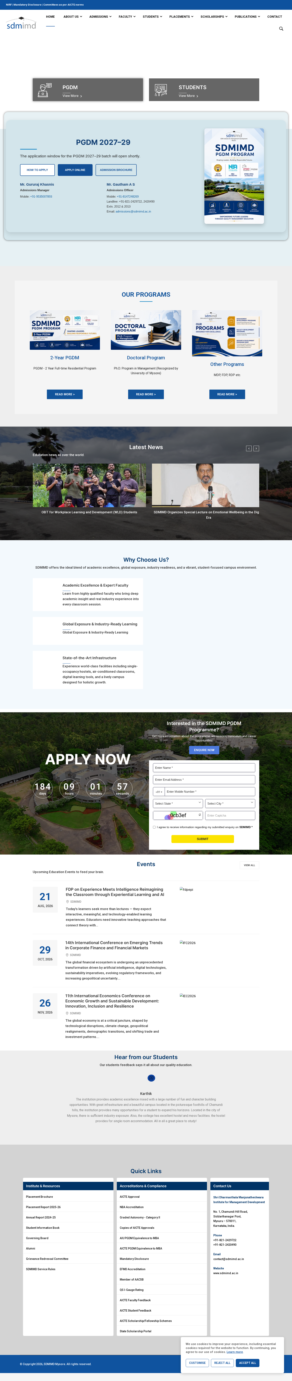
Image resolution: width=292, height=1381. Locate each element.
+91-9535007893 (41, 196)
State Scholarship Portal (135, 1331)
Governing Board (37, 1238)
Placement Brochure (39, 1196)
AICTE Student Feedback (135, 1310)
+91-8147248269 (128, 196)
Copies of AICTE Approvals (137, 1227)
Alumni (30, 1248)
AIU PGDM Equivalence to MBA (139, 1238)
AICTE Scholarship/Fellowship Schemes (146, 1321)
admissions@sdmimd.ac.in (133, 211)
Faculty (125, 17)
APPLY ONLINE (75, 170)
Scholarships (212, 17)
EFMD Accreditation (132, 1269)
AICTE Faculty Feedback (135, 1300)
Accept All (247, 1362)
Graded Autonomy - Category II (140, 1217)
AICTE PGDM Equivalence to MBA (141, 1248)
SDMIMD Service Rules (40, 1269)
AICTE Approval (130, 1196)
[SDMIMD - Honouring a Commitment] (21, 23)
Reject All (222, 1362)
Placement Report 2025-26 (43, 1207)
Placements (179, 17)
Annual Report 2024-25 (41, 1217)
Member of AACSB (132, 1279)
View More (71, 96)
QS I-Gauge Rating (132, 1289)
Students (151, 17)
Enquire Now (204, 750)
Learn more (235, 1352)
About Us (71, 17)
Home (50, 17)
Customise (197, 1362)
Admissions (98, 17)
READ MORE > (65, 394)
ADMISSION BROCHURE (116, 170)
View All (249, 865)
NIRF (9, 4)
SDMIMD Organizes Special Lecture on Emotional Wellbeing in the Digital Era (209, 514)
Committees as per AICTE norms (63, 4)
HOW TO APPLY (37, 170)
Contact (274, 17)
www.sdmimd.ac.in (225, 1273)
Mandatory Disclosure (28, 4)
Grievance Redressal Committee (47, 1258)
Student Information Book (42, 1227)
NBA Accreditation (132, 1207)
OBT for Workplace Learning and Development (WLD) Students (89, 512)
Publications (246, 17)
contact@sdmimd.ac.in (228, 1259)
